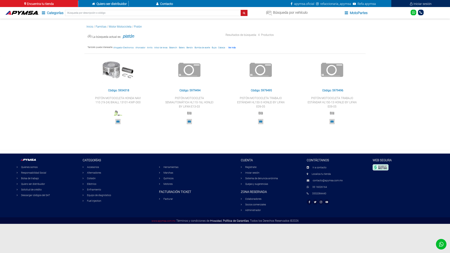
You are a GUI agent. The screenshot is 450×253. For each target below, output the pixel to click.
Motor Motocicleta (120, 26)
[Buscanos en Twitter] (315, 202)
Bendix (190, 47)
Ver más (232, 47)
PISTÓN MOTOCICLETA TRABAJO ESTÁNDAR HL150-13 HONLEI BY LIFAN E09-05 (332, 102)
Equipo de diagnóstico (99, 195)
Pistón (138, 26)
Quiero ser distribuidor (112, 4)
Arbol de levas (161, 47)
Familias (101, 26)
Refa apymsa (366, 4)
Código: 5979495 (261, 90)
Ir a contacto (319, 167)
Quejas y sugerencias (256, 184)
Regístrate (250, 167)
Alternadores (94, 172)
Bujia (214, 47)
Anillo (150, 47)
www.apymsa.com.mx (164, 220)
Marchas (168, 172)
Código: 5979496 (332, 90)
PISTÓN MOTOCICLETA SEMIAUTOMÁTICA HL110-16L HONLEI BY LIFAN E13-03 (189, 102)
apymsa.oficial (303, 4)
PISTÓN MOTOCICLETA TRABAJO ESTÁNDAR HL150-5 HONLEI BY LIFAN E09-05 (260, 102)
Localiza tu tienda (321, 174)
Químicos (168, 178)
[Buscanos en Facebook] (309, 202)
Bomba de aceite (202, 47)
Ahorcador (140, 47)
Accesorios (93, 167)
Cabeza (221, 47)
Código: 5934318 (118, 90)
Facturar (168, 198)
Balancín (173, 47)
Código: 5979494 (190, 90)
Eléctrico (91, 184)
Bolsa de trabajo (30, 178)
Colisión (91, 178)
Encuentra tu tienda (40, 4)
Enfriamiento (94, 189)
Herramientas (170, 167)
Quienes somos (29, 167)
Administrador (253, 210)
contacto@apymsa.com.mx (328, 180)
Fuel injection (94, 200)
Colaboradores (253, 198)
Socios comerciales (255, 204)
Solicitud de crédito (31, 189)
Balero (182, 47)
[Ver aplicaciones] (118, 121)
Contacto (166, 4)
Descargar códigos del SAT (35, 195)
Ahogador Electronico (123, 47)
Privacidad (216, 220)
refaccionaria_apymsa (335, 4)
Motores (168, 184)
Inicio (89, 26)
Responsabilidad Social (33, 172)
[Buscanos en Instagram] (321, 202)
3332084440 (319, 193)
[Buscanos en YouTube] (327, 202)
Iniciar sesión (422, 4)
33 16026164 (319, 187)
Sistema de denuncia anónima (261, 178)
